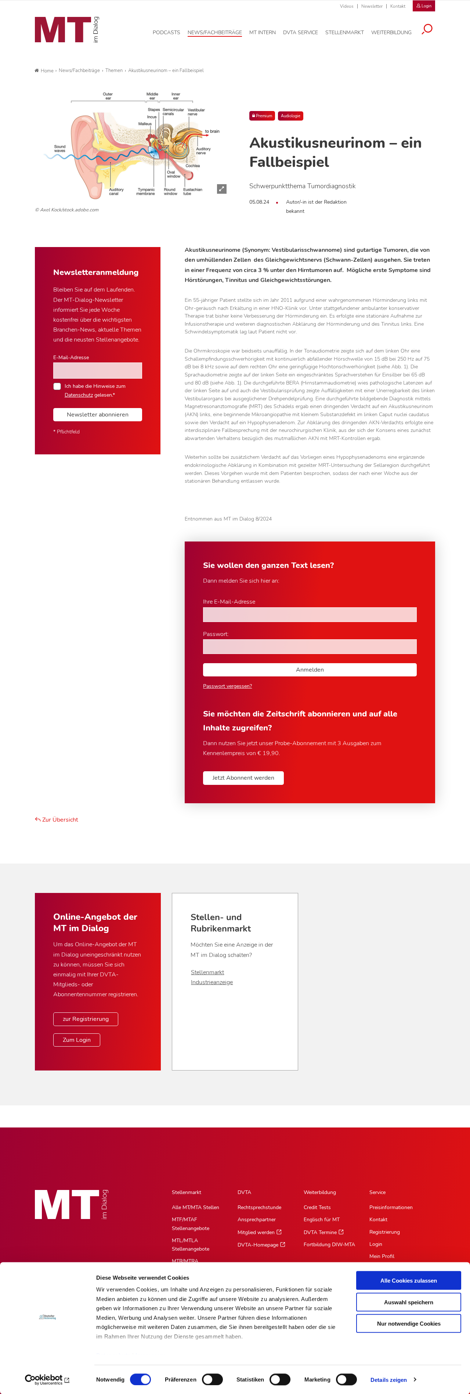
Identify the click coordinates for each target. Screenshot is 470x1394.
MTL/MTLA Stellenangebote (190, 1244)
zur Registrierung (86, 1019)
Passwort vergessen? (227, 686)
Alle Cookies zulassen (408, 1280)
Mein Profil (381, 1256)
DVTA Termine (320, 1232)
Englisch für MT (322, 1219)
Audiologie (290, 116)
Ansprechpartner (257, 1219)
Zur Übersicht (59, 820)
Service (377, 1192)
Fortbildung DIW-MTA (329, 1244)
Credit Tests (317, 1207)
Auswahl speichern (408, 1302)
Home (47, 71)
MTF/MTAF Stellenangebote (190, 1224)
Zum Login (77, 1040)
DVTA (244, 1192)
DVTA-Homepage (258, 1244)
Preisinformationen (391, 1207)
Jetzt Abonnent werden (243, 778)
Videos (347, 6)
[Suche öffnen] (427, 30)
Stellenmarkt (207, 972)
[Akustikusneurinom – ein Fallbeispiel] (133, 145)
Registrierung (384, 1232)
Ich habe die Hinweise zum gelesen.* (95, 390)
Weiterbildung (320, 1192)
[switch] (206, 1377)
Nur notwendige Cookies (409, 1323)
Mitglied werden (256, 1232)
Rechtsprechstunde (259, 1207)
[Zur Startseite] (67, 30)
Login (375, 1244)
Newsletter (372, 6)
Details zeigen (388, 1379)
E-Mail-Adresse (71, 357)
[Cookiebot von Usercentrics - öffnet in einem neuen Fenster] (47, 1379)
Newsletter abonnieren (98, 415)
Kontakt (397, 6)
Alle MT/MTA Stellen (195, 1207)
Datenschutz (79, 394)
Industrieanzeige (212, 982)
